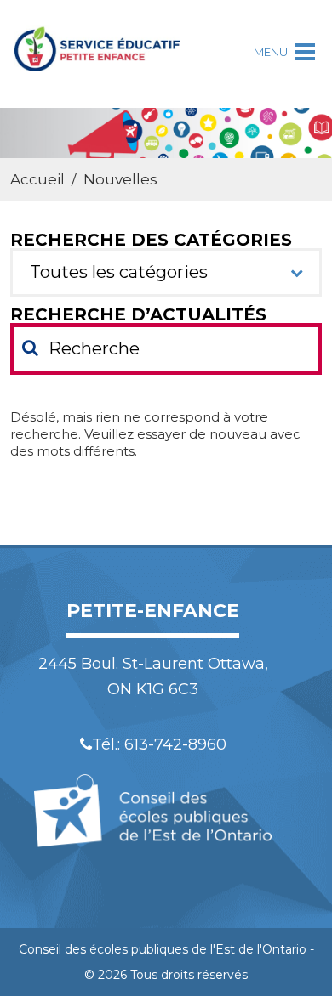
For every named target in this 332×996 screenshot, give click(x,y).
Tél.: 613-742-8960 (159, 744)
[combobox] (166, 272)
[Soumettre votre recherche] (30, 347)
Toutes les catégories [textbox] (119, 272)
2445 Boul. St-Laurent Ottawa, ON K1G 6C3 (153, 676)
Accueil (37, 179)
